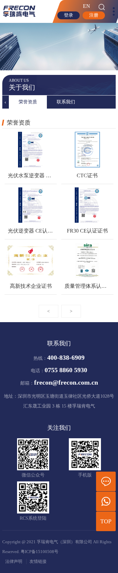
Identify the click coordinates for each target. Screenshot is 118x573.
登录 (68, 15)
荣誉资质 (28, 101)
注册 (93, 15)
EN (86, 6)
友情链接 (38, 561)
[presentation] (5, 102)
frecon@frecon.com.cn (66, 382)
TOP (105, 521)
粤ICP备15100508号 (39, 551)
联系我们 (66, 101)
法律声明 (13, 561)
